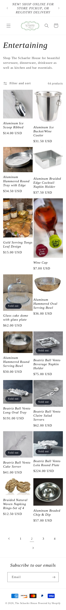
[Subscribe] (53, 577)
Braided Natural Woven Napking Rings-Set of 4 (15, 504)
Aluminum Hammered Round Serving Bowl (16, 362)
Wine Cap (40, 262)
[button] (8, 25)
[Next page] (33, 548)
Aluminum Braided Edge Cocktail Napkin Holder (47, 182)
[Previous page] (9, 538)
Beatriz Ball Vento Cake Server (16, 464)
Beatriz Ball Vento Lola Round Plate (46, 463)
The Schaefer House (26, 603)
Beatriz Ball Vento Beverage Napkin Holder (46, 364)
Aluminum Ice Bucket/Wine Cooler (43, 131)
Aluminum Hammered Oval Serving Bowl (45, 303)
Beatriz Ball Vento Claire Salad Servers (46, 415)
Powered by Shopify (49, 603)
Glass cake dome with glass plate (15, 317)
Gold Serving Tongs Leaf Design (17, 244)
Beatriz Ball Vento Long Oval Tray (16, 410)
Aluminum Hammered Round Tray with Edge (16, 181)
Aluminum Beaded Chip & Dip (46, 512)
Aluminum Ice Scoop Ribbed (13, 125)
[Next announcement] (59, 8)
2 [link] (32, 538)
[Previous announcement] (7, 8)
